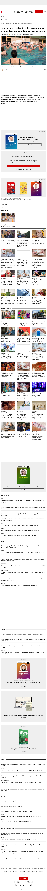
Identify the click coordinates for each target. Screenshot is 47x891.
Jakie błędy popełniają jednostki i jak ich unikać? (28, 138)
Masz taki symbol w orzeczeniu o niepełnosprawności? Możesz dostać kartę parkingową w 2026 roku (22, 579)
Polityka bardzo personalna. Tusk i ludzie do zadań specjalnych (19, 585)
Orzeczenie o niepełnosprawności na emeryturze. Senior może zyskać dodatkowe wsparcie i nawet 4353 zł (8, 340)
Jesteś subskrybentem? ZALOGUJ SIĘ (24, 169)
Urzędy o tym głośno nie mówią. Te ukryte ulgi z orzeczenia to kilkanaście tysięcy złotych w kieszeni (38, 340)
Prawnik (2, 550)
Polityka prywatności (26, 868)
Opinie (2, 804)
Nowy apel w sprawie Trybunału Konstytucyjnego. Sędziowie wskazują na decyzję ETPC (7, 323)
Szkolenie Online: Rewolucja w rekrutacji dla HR (23, 680)
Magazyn (3, 583)
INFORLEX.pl (17, 871)
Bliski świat (3, 773)
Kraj (2, 498)
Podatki (4, 23)
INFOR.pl (13, 871)
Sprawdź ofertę (23, 166)
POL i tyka (3, 768)
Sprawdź (30, 144)
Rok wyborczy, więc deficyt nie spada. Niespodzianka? (16, 811)
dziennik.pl (31, 7)
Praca (2, 533)
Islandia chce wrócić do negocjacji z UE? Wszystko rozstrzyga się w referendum (20, 514)
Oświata (2, 223)
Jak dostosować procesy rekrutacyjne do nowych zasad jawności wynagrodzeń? (23, 683)
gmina (3, 202)
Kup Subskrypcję (39, 11)
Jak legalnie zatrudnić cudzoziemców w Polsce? (23, 749)
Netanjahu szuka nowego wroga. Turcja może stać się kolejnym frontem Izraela (21, 646)
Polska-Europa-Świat (5, 780)
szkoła (11, 202)
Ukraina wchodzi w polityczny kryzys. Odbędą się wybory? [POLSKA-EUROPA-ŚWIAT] (21, 783)
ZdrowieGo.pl (28, 871)
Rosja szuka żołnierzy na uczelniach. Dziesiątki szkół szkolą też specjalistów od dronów (23, 640)
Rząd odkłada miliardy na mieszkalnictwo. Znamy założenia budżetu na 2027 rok (23, 508)
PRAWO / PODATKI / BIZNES (23, 714)
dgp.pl (26, 7)
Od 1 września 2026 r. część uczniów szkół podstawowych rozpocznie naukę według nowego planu (22, 559)
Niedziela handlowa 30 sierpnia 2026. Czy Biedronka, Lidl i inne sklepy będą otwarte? (23, 501)
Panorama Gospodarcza (23, 874)
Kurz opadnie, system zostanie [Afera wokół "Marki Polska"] (18, 840)
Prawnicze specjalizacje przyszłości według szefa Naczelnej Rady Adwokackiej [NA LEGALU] (23, 789)
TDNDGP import (4, 204)
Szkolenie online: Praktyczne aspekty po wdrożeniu (28, 141)
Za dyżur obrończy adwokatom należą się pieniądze (16, 821)
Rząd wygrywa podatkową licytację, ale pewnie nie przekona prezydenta (21, 858)
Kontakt (2, 868)
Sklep (45, 7)
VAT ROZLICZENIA (37, 202)
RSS (45, 868)
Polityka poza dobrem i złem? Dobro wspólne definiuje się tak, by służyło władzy (22, 845)
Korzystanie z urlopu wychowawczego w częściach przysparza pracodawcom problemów (23, 323)
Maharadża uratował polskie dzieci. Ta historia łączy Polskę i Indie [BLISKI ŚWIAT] (22, 776)
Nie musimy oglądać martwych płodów (12, 806)
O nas (6, 868)
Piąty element (3, 563)
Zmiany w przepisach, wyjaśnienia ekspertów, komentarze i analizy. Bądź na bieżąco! (23, 716)
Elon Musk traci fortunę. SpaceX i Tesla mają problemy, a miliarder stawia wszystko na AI (22, 833)
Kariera (20, 868)
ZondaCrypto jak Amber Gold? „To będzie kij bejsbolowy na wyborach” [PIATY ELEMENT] (23, 566)
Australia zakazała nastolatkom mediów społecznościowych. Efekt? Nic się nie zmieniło (22, 653)
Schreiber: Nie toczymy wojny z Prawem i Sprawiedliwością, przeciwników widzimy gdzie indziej (22, 852)
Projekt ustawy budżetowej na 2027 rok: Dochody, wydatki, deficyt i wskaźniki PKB (23, 573)
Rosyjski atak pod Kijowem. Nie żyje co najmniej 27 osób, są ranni (19, 525)
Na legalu (3, 787)
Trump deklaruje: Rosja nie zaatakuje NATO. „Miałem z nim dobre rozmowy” (23, 634)
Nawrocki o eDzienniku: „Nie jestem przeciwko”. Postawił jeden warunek (23, 340)
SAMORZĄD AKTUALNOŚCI (28, 202)
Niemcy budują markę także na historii (12, 801)
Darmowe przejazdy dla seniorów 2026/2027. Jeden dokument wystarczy (38, 323)
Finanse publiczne (4, 570)
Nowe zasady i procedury (23, 747)
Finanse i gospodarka (5, 505)
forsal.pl (36, 7)
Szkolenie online (23, 485)
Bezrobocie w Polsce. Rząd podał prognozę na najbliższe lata (18, 535)
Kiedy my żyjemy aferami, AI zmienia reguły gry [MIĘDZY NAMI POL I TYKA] (23, 771)
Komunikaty (15, 868)
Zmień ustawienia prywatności (37, 868)
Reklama (10, 868)
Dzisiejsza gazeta (7, 11)
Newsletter (33, 871)
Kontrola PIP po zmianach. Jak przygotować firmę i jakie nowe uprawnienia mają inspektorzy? (22, 519)
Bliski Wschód (3, 643)
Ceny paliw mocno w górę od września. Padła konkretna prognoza (20, 530)
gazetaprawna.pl (22, 871)
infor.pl (41, 7)
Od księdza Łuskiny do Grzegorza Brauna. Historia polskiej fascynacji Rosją (22, 816)
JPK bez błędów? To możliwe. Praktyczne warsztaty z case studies (23, 486)
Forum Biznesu (40, 871)
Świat (2, 511)
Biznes (2, 528)
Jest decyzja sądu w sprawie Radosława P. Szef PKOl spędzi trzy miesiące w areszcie (22, 553)
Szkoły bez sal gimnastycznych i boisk (8, 225)
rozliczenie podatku (18, 202)
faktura (7, 202)
